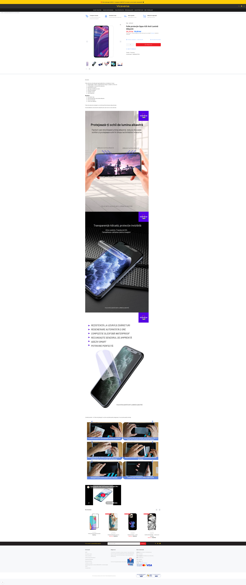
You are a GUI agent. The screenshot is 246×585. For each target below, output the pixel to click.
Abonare (143, 543)
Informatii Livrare (88, 554)
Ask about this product (156, 39)
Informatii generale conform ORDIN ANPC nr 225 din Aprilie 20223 (96, 565)
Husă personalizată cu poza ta (113, 535)
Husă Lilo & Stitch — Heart (133, 535)
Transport (152, 33)
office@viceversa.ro (143, 563)
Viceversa (132, 52)
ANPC (86, 552)
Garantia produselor (89, 559)
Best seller (113, 533)
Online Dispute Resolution (90, 557)
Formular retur (88, 568)
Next (120, 41)
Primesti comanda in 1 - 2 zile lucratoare (135, 39)
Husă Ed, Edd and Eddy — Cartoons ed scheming (152, 535)
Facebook (133, 533)
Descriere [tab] (87, 80)
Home (2, 12)
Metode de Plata (88, 561)
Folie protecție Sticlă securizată (94, 533)
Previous (87, 41)
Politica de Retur (88, 556)
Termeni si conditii (88, 563)
